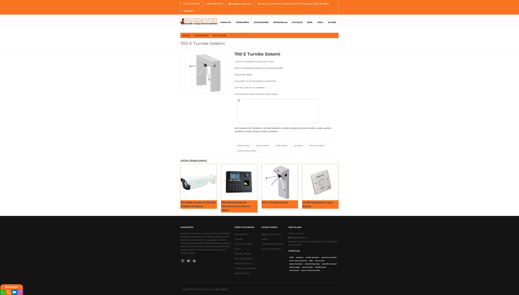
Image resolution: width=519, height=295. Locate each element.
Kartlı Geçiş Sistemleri (243, 259)
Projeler (297, 22)
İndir (309, 22)
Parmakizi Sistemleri (243, 254)
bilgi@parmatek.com (241, 4)
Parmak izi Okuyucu (243, 263)
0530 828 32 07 (215, 4)
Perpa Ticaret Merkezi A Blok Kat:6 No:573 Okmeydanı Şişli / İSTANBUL (294, 4)
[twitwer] (188, 261)
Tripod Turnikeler (219, 35)
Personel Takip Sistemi (271, 249)
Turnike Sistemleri (201, 35)
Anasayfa (186, 35)
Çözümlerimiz (261, 22)
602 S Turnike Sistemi (275, 202)
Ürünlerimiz (242, 22)
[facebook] (182, 261)
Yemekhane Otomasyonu (272, 244)
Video (320, 22)
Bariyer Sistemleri (241, 273)
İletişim (332, 22)
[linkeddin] (194, 261)
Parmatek (225, 22)
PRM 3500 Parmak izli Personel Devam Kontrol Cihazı (236, 206)
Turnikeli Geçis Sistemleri (245, 268)
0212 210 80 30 (192, 4)
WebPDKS (188, 11)
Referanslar (280, 22)
